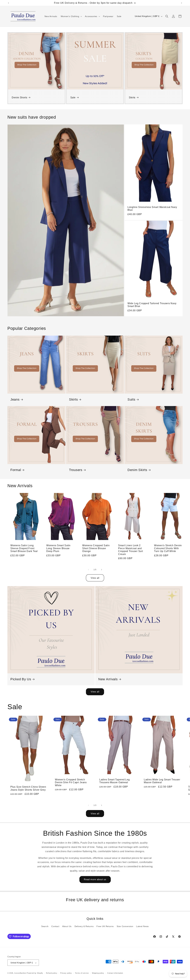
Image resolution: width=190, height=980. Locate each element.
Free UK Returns (105, 926)
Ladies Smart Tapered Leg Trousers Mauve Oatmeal (114, 781)
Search (45, 926)
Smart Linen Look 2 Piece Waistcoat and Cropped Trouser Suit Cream (130, 549)
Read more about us (95, 879)
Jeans (15, 399)
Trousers (75, 470)
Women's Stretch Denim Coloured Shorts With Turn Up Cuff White (168, 548)
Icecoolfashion (20, 973)
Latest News (142, 926)
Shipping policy (98, 973)
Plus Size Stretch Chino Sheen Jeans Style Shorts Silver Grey (28, 788)
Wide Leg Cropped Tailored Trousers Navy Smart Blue (152, 304)
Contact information (115, 973)
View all (95, 578)
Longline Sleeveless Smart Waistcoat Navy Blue (152, 208)
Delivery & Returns (84, 926)
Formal (15, 470)
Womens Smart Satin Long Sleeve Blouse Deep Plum (58, 548)
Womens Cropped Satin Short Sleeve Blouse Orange (96, 548)
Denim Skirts (137, 470)
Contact (55, 926)
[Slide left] (88, 569)
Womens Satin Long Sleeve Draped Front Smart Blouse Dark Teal (24, 548)
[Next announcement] (181, 3)
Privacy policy (66, 973)
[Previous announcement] (8, 3)
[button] (71, 16)
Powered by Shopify (35, 973)
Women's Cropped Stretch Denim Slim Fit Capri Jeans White (71, 782)
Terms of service (82, 973)
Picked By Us (20, 679)
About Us (67, 926)
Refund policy (51, 973)
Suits (131, 399)
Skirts (132, 97)
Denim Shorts (19, 97)
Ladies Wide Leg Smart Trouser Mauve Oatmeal (162, 781)
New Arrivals (108, 679)
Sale (73, 97)
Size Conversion (125, 926)
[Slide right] (101, 569)
